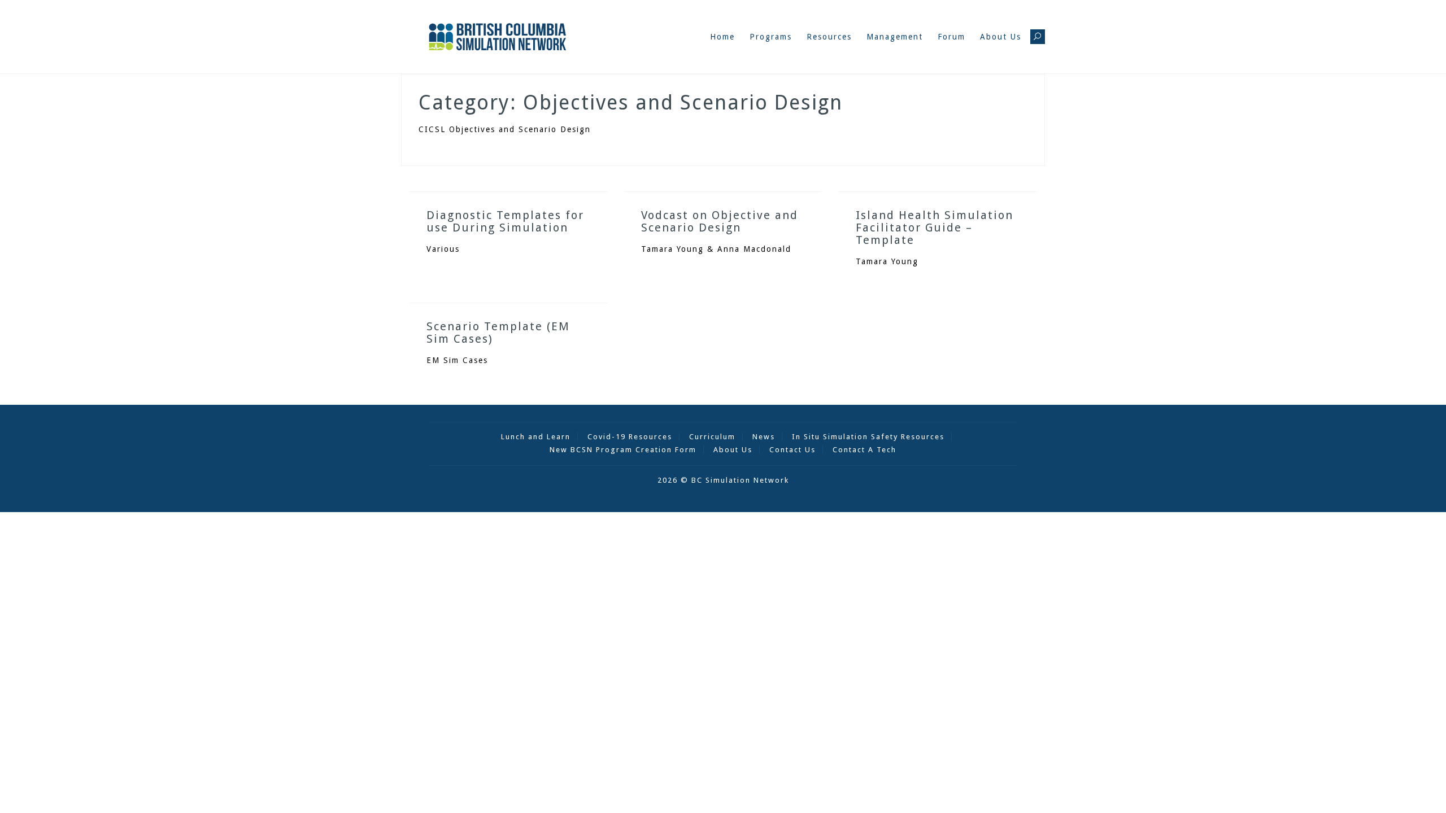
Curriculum (712, 436)
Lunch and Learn (535, 436)
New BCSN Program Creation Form (623, 449)
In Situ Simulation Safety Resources (868, 436)
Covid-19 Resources (629, 436)
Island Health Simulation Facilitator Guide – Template (934, 227)
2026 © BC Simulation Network (723, 480)
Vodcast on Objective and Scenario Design (719, 221)
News (763, 436)
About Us (1000, 36)
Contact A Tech (864, 449)
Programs (771, 36)
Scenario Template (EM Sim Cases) (498, 333)
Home (722, 36)
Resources (829, 36)
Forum (951, 36)
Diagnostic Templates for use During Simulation (505, 221)
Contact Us (792, 449)
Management (894, 36)
